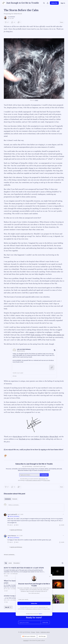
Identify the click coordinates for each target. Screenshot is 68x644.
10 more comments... (9, 554)
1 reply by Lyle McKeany (15, 530)
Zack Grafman (11, 514)
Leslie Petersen (11, 535)
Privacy (33, 632)
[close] (50, 576)
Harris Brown (17, 436)
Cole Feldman (35, 439)
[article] (34, 572)
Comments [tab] (8, 499)
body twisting (35, 335)
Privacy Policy (46, 609)
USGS (36, 100)
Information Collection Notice (33, 609)
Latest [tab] (10, 563)
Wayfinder (22, 439)
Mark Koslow (44, 436)
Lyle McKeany (11, 16)
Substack (25, 640)
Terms (37, 632)
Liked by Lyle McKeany (14, 516)
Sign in (63, 3)
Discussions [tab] (16, 563)
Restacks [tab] (14, 499)
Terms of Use (42, 607)
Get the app (42, 636)
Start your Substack (29, 636)
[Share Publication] (47, 3)
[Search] (44, 3)
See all (7, 607)
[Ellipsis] (63, 514)
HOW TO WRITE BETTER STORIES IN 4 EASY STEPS (24, 568)
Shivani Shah (53, 436)
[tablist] (11, 499)
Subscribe (54, 3)
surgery (31, 332)
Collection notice (45, 632)
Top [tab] (6, 563)
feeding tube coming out (55, 335)
